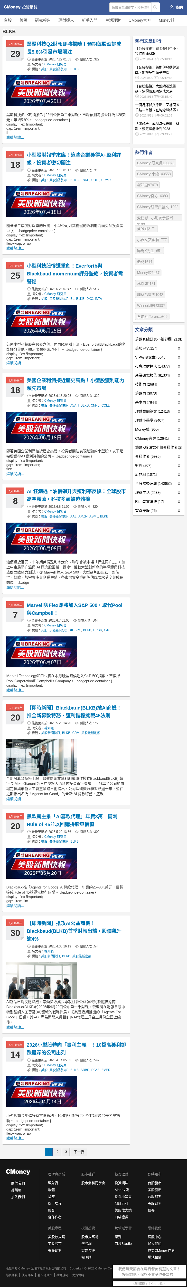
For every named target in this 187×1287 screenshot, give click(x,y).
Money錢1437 (148, 273)
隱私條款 (12, 1275)
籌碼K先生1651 (149, 251)
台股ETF (154, 1196)
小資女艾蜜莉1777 (152, 240)
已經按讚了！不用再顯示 (149, 1283)
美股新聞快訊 (58, 69)
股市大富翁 (89, 1237)
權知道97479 (147, 185)
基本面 (145, 402)
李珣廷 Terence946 (152, 316)
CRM (75, 733)
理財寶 (53, 1183)
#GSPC (75, 630)
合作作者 (55, 1217)
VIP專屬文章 (150, 357)
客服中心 (154, 1237)
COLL (95, 180)
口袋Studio (123, 1243)
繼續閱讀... (15, 137)
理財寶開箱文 (152, 411)
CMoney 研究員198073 (155, 163)
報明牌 (86, 1257)
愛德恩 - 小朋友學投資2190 (155, 218)
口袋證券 (121, 1217)
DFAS (95, 1070)
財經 (142, 465)
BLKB (74, 69)
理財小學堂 (149, 420)
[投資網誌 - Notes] (23, 7)
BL (72, 299)
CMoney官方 (140, 20)
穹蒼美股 (145, 510)
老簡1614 (144, 262)
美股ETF (154, 1203)
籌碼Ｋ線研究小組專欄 (158, 339)
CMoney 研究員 (55, 64)
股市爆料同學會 (93, 1183)
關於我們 (18, 1183)
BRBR (97, 630)
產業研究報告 (152, 375)
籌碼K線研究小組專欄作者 (158, 447)
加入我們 (18, 1197)
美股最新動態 (90, 733)
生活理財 (113, 20)
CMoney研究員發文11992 (157, 207)
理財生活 (147, 492)
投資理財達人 (152, 366)
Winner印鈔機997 (151, 305)
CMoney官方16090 (152, 196)
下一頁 (79, 1152)
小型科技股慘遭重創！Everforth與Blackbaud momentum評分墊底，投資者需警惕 (75, 273)
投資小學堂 (123, 1196)
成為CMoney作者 (161, 1250)
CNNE (85, 180)
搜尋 (155, 7)
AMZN (82, 516)
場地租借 (154, 1257)
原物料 (145, 474)
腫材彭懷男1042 (150, 294)
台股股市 (154, 1183)
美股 (23, 20)
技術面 (145, 384)
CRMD (106, 180)
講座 (51, 1196)
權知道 (49, 728)
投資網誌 (121, 1183)
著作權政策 (44, 1275)
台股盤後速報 (153, 483)
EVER (106, 1070)
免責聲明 (78, 1275)
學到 (118, 1237)
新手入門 (89, 20)
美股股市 (154, 1190)
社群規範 (62, 1275)
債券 (151, 1210)
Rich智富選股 (149, 501)
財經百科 (121, 1203)
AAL (73, 516)
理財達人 (66, 20)
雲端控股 (88, 1250)
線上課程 (55, 1203)
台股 (8, 20)
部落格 (16, 1190)
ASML (93, 516)
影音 (51, 1210)
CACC (108, 630)
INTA (98, 299)
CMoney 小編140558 (154, 174)
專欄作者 (147, 456)
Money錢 (166, 20)
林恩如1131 (146, 284)
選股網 (86, 1243)
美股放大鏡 (123, 1210)
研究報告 (43, 20)
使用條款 (27, 1275)
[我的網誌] (176, 7)
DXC (89, 299)
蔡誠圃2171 (146, 229)
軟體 (51, 1190)
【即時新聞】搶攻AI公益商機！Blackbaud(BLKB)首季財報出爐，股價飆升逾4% (74, 931)
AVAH (74, 405)
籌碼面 (145, 393)
